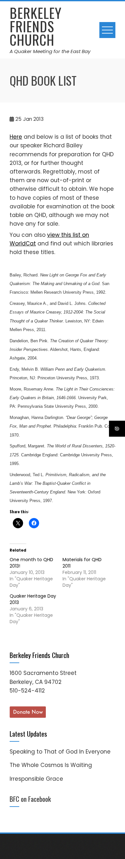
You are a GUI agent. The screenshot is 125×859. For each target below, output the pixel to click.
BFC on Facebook (30, 799)
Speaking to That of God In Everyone (60, 751)
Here (16, 137)
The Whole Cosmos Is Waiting (51, 765)
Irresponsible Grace (36, 779)
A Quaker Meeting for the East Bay (50, 51)
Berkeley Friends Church (36, 26)
